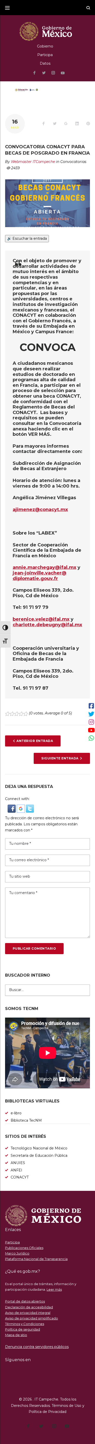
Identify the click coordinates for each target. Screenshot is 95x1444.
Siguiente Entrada (59, 758)
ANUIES (18, 1163)
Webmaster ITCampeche (33, 161)
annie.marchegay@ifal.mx (44, 567)
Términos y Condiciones (24, 1324)
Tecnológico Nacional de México (39, 1148)
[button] (12, 807)
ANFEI (16, 1170)
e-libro (16, 1113)
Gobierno (45, 46)
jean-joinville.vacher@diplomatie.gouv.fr (39, 575)
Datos (45, 63)
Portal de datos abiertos (25, 1301)
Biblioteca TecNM (26, 1120)
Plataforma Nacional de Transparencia (36, 1259)
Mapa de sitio (16, 1335)
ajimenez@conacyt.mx (40, 509)
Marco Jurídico (17, 1253)
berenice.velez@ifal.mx (41, 619)
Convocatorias (73, 161)
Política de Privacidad (47, 1411)
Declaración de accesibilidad (29, 1307)
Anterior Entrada (34, 741)
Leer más (54, 1289)
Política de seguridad (22, 1329)
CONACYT (20, 1177)
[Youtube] (63, 73)
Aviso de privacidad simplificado (31, 1318)
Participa (45, 55)
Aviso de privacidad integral (27, 1313)
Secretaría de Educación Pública (39, 1155)
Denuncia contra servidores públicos (37, 1346)
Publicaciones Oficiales (24, 1248)
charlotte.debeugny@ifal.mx (47, 625)
